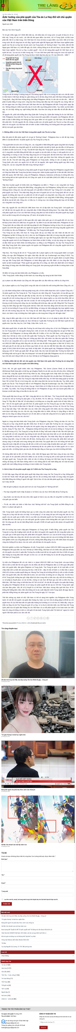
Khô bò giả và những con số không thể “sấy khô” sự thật (18, 936)
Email (3, 883)
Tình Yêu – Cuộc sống (8, 975)
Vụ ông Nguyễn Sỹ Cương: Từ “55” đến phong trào (16, 946)
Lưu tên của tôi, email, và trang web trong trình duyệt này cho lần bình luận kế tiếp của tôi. (31, 899)
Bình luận (4, 859)
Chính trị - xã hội (13, 14)
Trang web (4, 891)
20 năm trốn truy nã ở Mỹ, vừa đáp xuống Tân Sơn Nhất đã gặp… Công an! (23, 916)
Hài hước (4, 995)
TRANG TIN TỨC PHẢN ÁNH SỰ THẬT (15, 1009)
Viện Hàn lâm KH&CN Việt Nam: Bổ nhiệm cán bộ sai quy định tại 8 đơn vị (23, 933)
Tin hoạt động (5, 978)
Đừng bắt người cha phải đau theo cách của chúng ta (17, 923)
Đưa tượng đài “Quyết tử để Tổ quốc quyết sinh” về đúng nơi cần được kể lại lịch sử (26, 929)
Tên (3, 875)
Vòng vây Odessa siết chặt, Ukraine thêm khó (15, 940)
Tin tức (4, 14)
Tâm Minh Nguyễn (14, 30)
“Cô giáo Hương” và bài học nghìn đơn (13, 919)
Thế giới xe (4, 985)
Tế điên (3, 943)
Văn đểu (4, 972)
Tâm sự (3, 989)
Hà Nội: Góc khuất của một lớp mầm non (13, 926)
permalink (43, 623)
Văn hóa (4, 968)
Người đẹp (4, 992)
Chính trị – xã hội (6, 999)
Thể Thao (4, 982)
